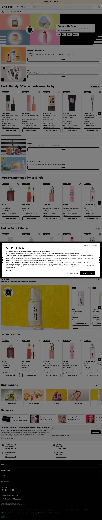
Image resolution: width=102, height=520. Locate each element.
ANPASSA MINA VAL (72, 273)
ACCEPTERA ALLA (88, 273)
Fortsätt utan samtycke (90, 245)
